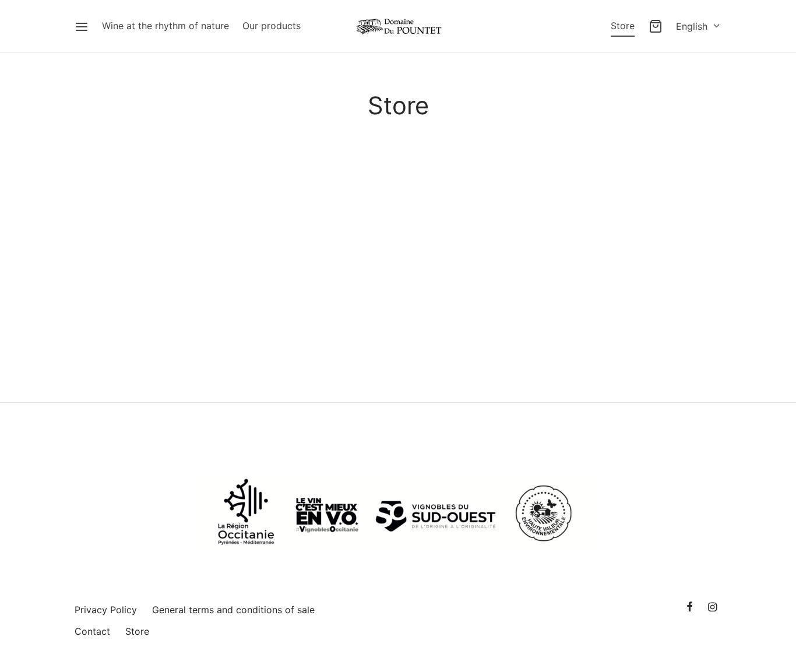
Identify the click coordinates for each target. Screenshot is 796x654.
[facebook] (690, 607)
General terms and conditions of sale (233, 610)
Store (623, 25)
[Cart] (656, 26)
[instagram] (712, 607)
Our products (271, 25)
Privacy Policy (106, 610)
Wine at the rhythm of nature (165, 25)
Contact (92, 631)
